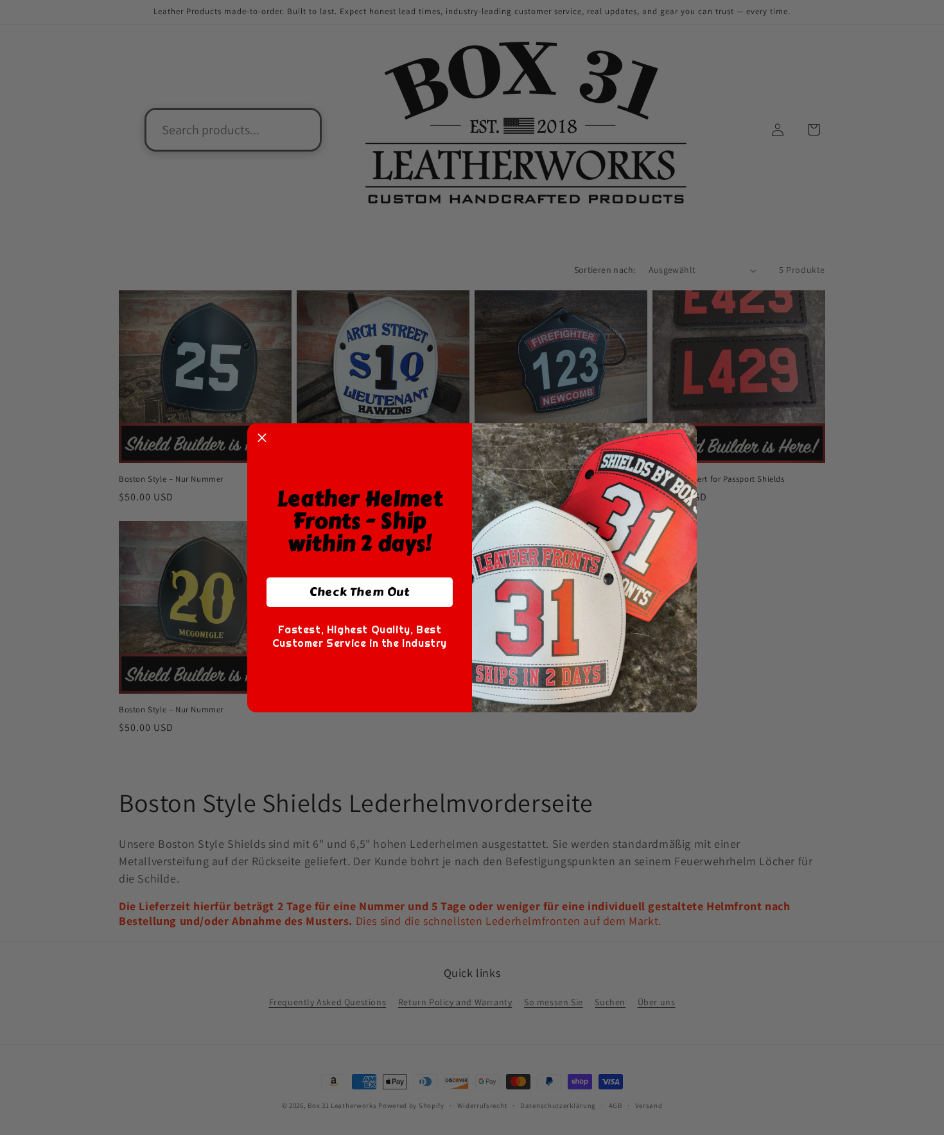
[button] (262, 438)
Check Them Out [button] (359, 592)
